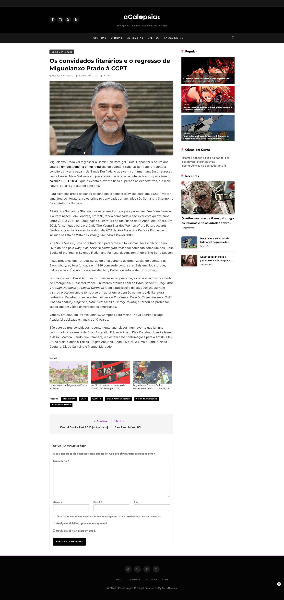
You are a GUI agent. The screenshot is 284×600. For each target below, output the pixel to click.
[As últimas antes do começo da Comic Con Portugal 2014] (110, 372)
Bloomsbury (69, 398)
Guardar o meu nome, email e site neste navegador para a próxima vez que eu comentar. (109, 516)
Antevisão (204, 246)
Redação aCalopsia (62, 75)
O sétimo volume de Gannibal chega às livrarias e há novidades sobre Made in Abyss (207, 222)
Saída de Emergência (146, 398)
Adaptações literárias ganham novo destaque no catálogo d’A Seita (215, 260)
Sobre (165, 579)
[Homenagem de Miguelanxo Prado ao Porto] (68, 372)
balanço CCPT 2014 (63, 181)
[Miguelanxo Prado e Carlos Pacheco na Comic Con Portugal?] (152, 372)
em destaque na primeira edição (83, 166)
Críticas (116, 37)
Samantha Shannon (61, 404)
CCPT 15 (96, 398)
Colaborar (133, 579)
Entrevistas (135, 37)
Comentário (61, 461)
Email (97, 502)
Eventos (153, 37)
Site (136, 502)
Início (119, 579)
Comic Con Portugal (61, 52)
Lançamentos (173, 37)
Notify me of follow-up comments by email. (81, 523)
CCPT (83, 398)
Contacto (151, 579)
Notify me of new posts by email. (76, 531)
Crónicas (99, 37)
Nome (57, 502)
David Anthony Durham (118, 398)
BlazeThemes (169, 588)
